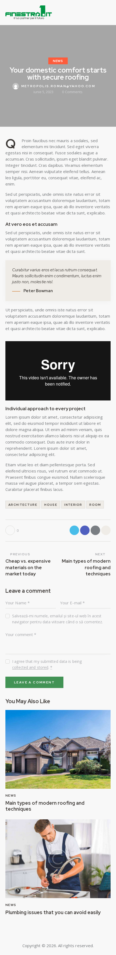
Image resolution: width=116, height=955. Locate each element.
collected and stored (30, 668)
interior (73, 505)
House (50, 505)
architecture (22, 505)
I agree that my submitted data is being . (47, 664)
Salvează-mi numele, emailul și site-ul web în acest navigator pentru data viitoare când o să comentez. (57, 618)
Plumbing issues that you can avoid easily (53, 912)
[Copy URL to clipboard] (106, 530)
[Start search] (107, 13)
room (95, 505)
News (58, 61)
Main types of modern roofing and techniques (44, 806)
